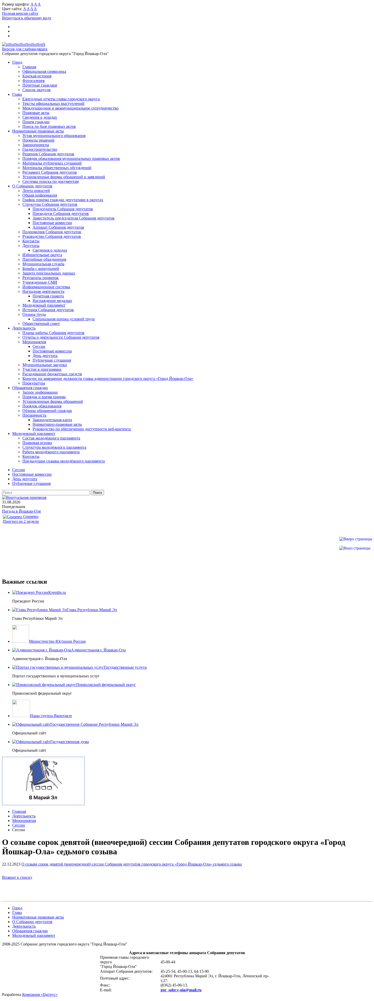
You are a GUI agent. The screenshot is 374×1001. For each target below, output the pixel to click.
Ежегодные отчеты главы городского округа (61, 99)
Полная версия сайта (20, 13)
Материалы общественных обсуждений (56, 168)
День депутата (45, 355)
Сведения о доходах (39, 117)
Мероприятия (34, 342)
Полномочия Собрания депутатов (51, 232)
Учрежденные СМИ (39, 282)
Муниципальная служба (43, 264)
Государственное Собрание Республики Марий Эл (94, 724)
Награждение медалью (52, 300)
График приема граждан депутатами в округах (62, 200)
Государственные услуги (125, 667)
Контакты (30, 241)
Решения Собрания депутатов (48, 154)
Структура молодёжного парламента (54, 447)
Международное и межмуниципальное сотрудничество (70, 108)
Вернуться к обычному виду (26, 18)
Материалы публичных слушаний (52, 163)
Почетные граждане (39, 85)
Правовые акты (35, 113)
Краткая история (36, 76)
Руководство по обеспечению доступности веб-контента (82, 429)
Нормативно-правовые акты (57, 424)
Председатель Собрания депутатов (63, 209)
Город (17, 62)
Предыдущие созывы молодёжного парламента (63, 461)
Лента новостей (36, 190)
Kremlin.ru (57, 592)
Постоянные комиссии (52, 223)
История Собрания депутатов (48, 310)
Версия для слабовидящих (25, 49)
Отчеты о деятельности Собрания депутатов (60, 337)
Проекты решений (38, 140)
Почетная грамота (48, 296)
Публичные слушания (52, 360)
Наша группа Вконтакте (51, 716)
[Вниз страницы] (354, 548)
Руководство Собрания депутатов (51, 236)
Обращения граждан (30, 388)
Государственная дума (69, 741)
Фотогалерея (33, 80)
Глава (17, 94)
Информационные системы (46, 287)
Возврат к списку (17, 877)
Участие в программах (42, 369)
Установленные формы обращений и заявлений (63, 177)
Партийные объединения (44, 259)
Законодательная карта (52, 420)
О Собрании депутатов (32, 186)
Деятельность (24, 328)
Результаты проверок (40, 278)
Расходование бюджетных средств (52, 374)
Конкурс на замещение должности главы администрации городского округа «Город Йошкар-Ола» (107, 378)
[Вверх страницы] (355, 539)
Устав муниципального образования (53, 135)
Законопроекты (35, 145)
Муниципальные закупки (44, 365)
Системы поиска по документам (50, 181)
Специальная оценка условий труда (64, 319)
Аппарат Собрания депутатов (58, 227)
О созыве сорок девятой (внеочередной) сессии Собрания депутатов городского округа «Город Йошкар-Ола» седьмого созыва (131, 864)
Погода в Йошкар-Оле (21, 511)
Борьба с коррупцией (40, 268)
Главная (29, 67)
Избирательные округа (42, 255)
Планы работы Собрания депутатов (53, 333)
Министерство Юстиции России (57, 641)
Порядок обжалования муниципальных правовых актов (71, 158)
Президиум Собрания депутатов (61, 213)
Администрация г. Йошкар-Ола (98, 650)
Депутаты (30, 245)
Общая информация (39, 195)
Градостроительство (39, 149)
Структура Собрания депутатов (49, 204)
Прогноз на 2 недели (21, 521)
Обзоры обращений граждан (47, 410)
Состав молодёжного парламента (51, 438)
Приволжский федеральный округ (106, 684)
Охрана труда (34, 314)
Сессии (39, 346)
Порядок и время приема (44, 397)
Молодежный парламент (43, 305)
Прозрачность (34, 415)
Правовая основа (37, 443)
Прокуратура (33, 383)
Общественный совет (41, 323)
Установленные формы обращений (52, 401)
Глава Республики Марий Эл (92, 610)
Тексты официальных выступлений (53, 103)
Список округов (36, 90)
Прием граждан (36, 122)
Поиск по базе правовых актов (49, 126)
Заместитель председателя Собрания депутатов (73, 218)
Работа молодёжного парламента (51, 452)
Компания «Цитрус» (40, 994)
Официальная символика (44, 71)
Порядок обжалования (41, 406)
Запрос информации (40, 392)
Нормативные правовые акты (38, 131)
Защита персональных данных (48, 273)
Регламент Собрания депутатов (49, 172)
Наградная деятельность (43, 291)
